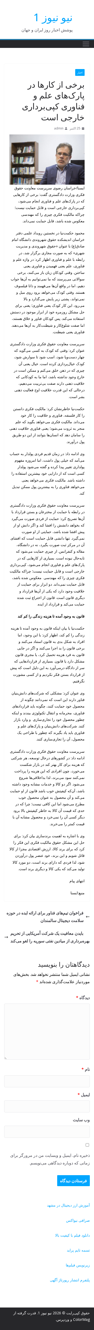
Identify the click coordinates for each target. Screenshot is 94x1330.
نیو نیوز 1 (53, 17)
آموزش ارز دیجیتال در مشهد (68, 1205)
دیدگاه (83, 997)
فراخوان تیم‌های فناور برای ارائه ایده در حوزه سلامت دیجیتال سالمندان (45, 916)
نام (85, 1069)
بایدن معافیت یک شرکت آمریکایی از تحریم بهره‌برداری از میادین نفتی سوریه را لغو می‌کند (50, 937)
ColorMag (81, 1319)
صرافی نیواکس (78, 1220)
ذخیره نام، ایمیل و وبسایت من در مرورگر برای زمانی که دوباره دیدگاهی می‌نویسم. (50, 1159)
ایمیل (84, 1094)
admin (58, 128)
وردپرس (62, 1319)
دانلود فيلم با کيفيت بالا (72, 1235)
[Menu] (86, 44)
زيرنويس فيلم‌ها (78, 1265)
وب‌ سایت (81, 1120)
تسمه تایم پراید (78, 1250)
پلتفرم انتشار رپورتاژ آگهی (70, 1279)
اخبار (80, 72)
